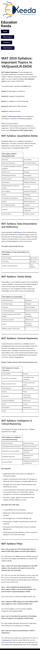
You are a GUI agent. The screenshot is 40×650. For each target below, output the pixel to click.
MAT (14, 431)
